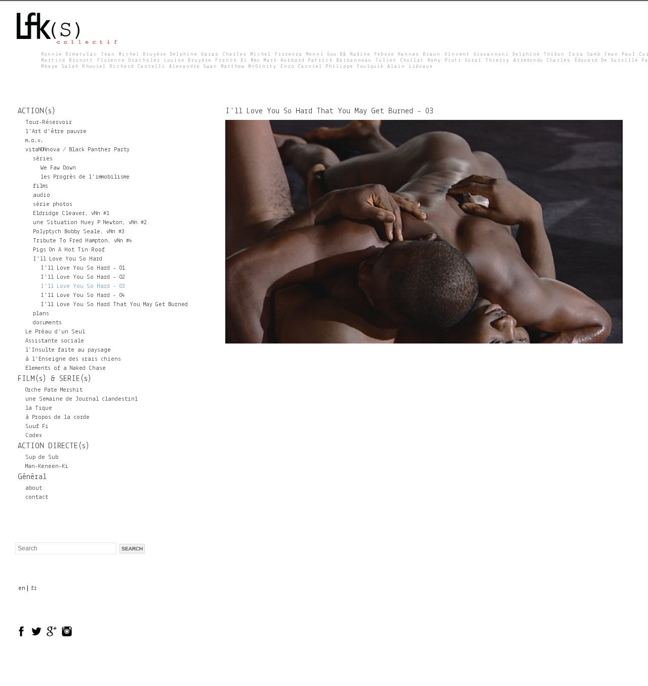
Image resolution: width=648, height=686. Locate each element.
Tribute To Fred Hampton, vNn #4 (82, 241)
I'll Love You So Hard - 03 (82, 286)
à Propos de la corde (57, 417)
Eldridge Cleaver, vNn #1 (71, 213)
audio (41, 195)
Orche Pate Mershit (54, 390)
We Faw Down (58, 168)
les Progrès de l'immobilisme (85, 177)
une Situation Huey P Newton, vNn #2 (90, 223)
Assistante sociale (54, 341)
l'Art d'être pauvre (56, 131)
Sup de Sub (41, 457)
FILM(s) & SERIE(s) (55, 379)
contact (36, 497)
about (33, 488)
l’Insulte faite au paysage (68, 350)
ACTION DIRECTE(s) (54, 446)
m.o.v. (34, 141)
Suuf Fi (37, 426)
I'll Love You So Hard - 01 (82, 268)
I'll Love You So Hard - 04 (82, 295)
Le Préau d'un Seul (55, 332)
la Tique (38, 408)
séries (43, 159)
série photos (52, 204)
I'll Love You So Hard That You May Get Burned (114, 305)
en (21, 588)
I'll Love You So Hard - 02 (82, 277)
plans (41, 314)
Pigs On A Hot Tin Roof (69, 250)
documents (47, 323)
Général (32, 477)
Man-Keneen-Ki (46, 466)
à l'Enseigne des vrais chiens (73, 359)
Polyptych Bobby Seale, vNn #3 (79, 232)
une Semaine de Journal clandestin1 (81, 399)
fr (34, 588)
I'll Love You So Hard (67, 259)
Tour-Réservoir (48, 122)
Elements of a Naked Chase (65, 368)
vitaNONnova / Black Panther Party (77, 150)
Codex (33, 436)
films (40, 186)
